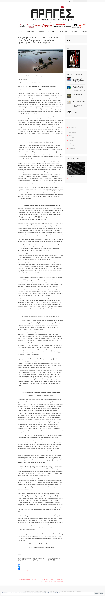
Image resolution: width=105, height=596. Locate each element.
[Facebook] (69, 1)
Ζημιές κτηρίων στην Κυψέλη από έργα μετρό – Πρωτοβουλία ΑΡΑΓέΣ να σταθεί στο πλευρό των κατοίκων (78, 104)
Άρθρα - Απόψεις (33, 570)
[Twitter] (70, 1)
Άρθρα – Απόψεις (63, 31)
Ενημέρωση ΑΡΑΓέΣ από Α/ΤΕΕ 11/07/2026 (78, 111)
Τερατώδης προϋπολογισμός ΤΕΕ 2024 (27, 579)
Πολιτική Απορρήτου (58, 592)
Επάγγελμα (71, 140)
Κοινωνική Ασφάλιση (73, 145)
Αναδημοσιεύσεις (72, 127)
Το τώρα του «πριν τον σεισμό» (77, 95)
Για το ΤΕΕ (71, 135)
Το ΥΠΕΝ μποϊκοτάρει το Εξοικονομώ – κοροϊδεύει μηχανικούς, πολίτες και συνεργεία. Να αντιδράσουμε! (78, 88)
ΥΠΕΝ (70, 151)
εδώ (43, 90)
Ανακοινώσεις (26, 570)
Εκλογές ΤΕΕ (71, 137)
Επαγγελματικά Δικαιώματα (74, 143)
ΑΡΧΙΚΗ (21, 31)
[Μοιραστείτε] (40, 569)
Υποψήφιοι (41, 31)
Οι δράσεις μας (75, 31)
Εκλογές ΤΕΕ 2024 (30, 31)
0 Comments (52, 46)
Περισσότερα (70, 178)
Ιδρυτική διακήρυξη (51, 31)
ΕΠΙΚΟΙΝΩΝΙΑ (85, 31)
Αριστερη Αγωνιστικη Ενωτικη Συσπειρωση (38, 46)
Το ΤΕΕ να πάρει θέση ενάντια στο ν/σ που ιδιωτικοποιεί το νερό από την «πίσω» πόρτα (78, 79)
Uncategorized (72, 124)
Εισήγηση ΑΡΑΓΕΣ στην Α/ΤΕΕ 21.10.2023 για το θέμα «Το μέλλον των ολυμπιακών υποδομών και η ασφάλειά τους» (52, 581)
